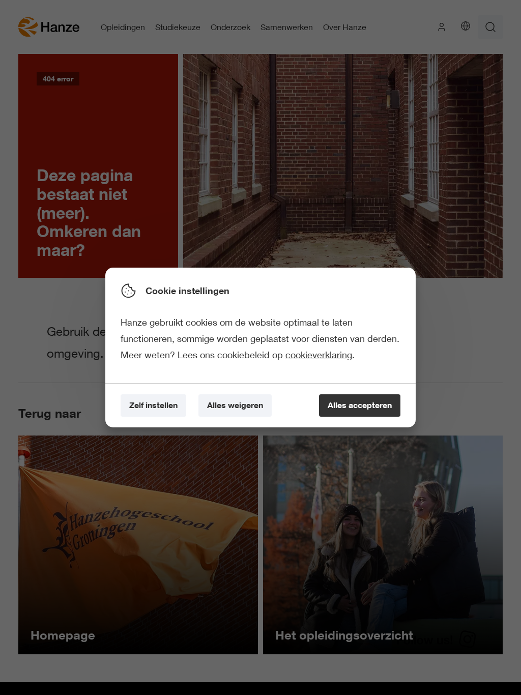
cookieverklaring (318, 354)
